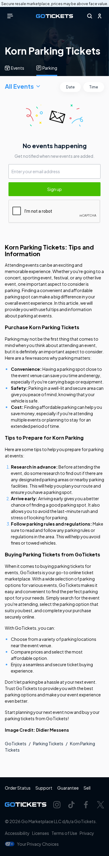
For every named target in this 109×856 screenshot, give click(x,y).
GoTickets (15, 743)
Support (43, 788)
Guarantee (68, 788)
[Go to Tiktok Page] (71, 804)
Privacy (87, 833)
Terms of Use (64, 833)
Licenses (40, 833)
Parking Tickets (48, 743)
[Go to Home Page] (54, 16)
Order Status (18, 788)
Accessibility (17, 833)
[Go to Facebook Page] (86, 804)
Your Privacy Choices (38, 844)
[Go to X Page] (100, 804)
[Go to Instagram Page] (57, 804)
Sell (87, 788)
